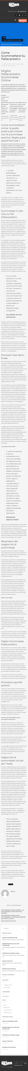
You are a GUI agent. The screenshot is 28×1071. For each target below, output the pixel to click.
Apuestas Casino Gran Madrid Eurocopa (10, 717)
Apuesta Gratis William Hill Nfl (9, 937)
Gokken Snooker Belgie (6, 597)
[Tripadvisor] (25, 15)
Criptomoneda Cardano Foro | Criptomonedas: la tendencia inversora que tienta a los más (13, 917)
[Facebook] (16, 15)
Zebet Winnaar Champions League (10, 953)
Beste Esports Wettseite (8, 921)
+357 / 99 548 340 (21, 11)
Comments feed (7, 1010)
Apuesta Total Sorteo (7, 961)
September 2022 (8, 985)
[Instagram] (22, 15)
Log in (5, 1005)
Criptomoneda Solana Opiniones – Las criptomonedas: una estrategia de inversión (12, 911)
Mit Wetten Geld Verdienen (9, 968)
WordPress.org (7, 1012)
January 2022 (7, 987)
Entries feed (7, 1007)
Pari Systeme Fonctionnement (8, 719)
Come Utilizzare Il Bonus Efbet (8, 446)
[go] (24, 928)
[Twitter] (19, 15)
